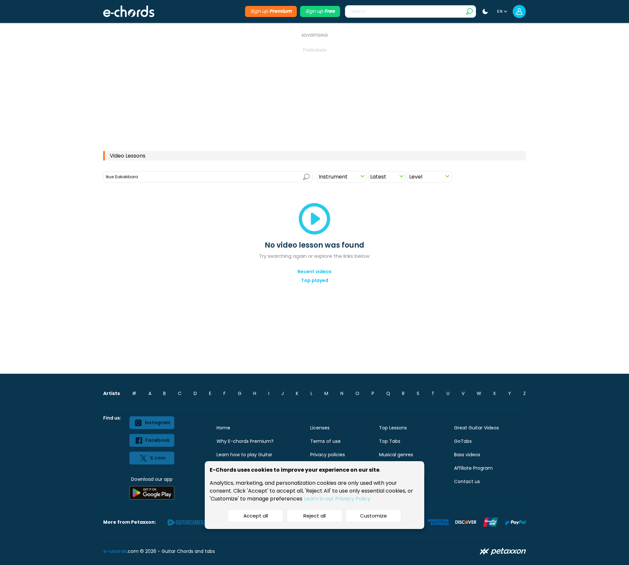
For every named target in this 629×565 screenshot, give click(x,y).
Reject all (314, 515)
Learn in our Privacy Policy (337, 498)
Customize (373, 515)
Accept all (255, 515)
